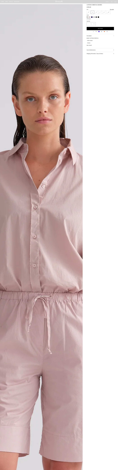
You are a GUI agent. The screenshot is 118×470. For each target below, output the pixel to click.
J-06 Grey (94, 17)
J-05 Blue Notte (92, 17)
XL (105, 13)
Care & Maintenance (91, 50)
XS (89, 13)
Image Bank (16, 1)
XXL (109, 13)
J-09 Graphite (96, 17)
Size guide (112, 9)
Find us (10, 1)
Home (2, 1)
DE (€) (107, 1)
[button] (111, 1)
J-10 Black (98, 17)
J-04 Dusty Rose (89, 17)
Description (89, 35)
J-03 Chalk (87, 17)
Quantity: (88, 21)
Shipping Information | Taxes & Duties (95, 53)
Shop (6, 1)
